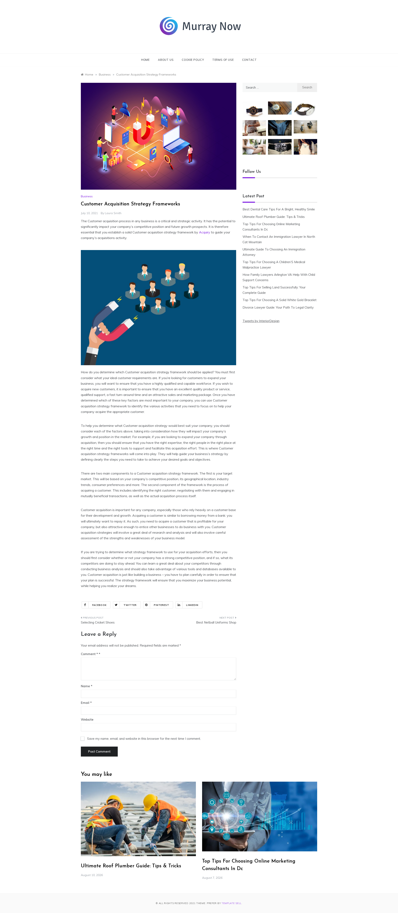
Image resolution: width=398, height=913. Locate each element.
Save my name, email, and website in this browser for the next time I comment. (144, 739)
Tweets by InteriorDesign (261, 321)
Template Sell (231, 903)
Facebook (99, 605)
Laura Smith (113, 213)
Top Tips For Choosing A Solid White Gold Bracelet (280, 300)
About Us (166, 59)
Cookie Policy (193, 59)
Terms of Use (223, 59)
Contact (249, 59)
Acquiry (204, 232)
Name (86, 686)
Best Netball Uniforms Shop (216, 622)
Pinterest (161, 605)
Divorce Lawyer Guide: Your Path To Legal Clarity (278, 307)
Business (87, 196)
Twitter (130, 605)
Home (145, 59)
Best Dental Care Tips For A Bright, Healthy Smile (279, 209)
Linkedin (192, 605)
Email (86, 703)
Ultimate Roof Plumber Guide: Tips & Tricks (274, 217)
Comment (89, 654)
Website (87, 719)
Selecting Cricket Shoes (98, 622)
